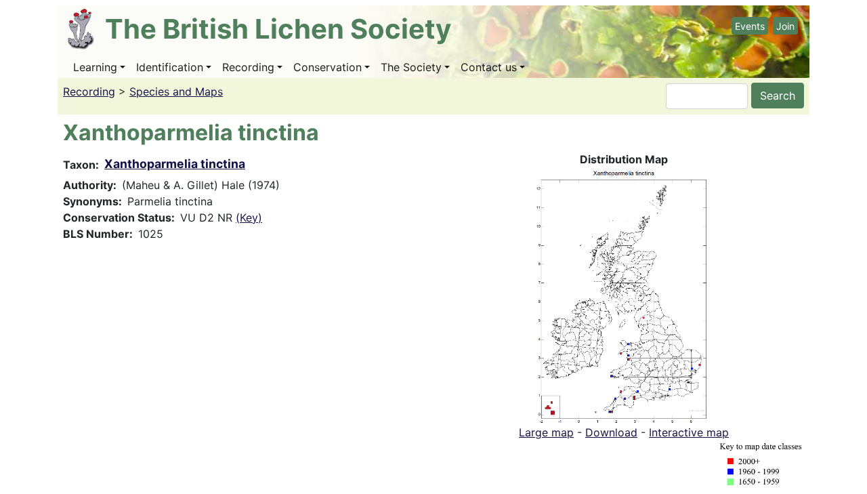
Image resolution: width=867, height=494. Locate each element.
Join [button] (785, 26)
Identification (169, 67)
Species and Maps (176, 91)
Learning (95, 67)
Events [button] (750, 26)
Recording (248, 67)
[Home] (86, 29)
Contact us (489, 67)
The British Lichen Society (278, 28)
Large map (546, 432)
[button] (624, 295)
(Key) (249, 217)
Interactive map (689, 432)
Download (611, 432)
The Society (411, 67)
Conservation (327, 67)
